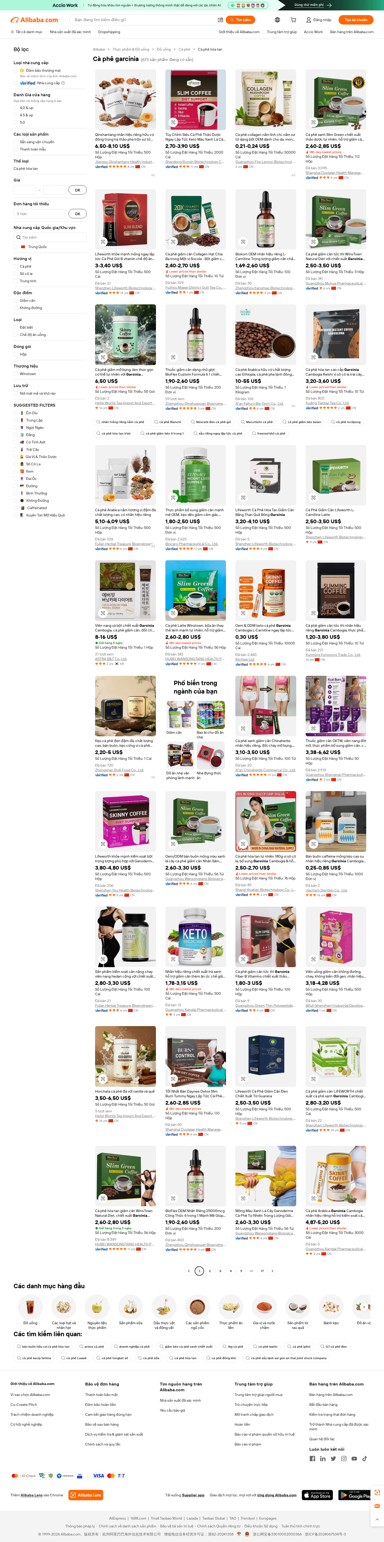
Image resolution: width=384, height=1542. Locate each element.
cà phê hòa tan (185, 1358)
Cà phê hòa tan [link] (210, 49)
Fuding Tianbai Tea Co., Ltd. (327, 403)
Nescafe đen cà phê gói (213, 422)
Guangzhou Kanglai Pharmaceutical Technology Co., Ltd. (195, 1010)
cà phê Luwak (76, 1358)
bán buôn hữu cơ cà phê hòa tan (45, 1346)
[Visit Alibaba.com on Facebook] (312, 1458)
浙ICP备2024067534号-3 (325, 1534)
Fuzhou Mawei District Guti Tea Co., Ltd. (195, 287)
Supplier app (193, 1495)
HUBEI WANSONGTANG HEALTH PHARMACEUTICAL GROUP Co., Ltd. (195, 659)
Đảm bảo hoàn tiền (100, 1404)
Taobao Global (213, 1518)
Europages (268, 1518)
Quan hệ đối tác (322, 1439)
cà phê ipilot (302, 1346)
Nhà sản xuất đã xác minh (180, 1400)
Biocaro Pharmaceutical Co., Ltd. (191, 544)
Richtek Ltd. (245, 659)
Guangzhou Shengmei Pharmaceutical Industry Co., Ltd (336, 775)
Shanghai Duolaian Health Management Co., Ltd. (336, 173)
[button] (220, 20)
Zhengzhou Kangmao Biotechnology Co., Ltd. (265, 288)
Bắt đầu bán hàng (323, 1404)
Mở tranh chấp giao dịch (254, 1414)
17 (262, 1271)
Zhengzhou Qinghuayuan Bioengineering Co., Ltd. (195, 403)
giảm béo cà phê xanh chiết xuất (189, 1346)
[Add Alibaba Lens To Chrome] (85, 1495)
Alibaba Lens (32, 1495)
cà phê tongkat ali (115, 1358)
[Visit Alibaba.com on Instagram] (344, 1458)
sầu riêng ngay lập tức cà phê (220, 433)
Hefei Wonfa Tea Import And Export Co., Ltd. (125, 403)
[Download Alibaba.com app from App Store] (317, 1495)
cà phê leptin (267, 1346)
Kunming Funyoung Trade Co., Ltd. (333, 655)
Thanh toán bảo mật (101, 1395)
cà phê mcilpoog (348, 422)
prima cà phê (94, 1346)
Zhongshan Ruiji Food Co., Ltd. (119, 770)
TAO (232, 1518)
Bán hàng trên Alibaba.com (331, 1395)
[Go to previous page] (189, 1271)
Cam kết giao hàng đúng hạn (108, 1414)
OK (77, 190)
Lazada (192, 1518)
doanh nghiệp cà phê (134, 1346)
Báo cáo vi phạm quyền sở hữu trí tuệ (265, 1434)
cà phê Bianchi (170, 422)
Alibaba (99, 49)
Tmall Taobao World (166, 1518)
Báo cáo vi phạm (248, 1444)
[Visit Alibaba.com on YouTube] (354, 1458)
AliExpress (117, 1518)
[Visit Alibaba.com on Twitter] (333, 1458)
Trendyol (248, 1518)
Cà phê (184, 49)
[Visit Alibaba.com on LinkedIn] (323, 1458)
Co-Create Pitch (23, 1404)
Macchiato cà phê (259, 422)
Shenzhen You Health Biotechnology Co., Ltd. (125, 890)
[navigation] (50, 661)
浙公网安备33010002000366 (277, 1534)
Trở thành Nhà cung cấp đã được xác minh (339, 1426)
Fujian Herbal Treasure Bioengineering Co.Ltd (125, 544)
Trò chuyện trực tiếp (251, 1404)
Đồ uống (164, 49)
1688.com (138, 1518)
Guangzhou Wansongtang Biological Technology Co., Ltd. (195, 879)
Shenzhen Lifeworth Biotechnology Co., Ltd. (125, 288)
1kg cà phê (235, 1346)
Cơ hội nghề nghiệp (26, 1424)
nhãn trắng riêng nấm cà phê (123, 422)
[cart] (294, 21)
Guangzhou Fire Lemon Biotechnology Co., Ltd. (265, 162)
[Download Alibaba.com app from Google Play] (356, 1495)
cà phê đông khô (224, 1358)
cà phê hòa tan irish (116, 433)
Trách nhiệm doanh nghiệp (32, 1414)
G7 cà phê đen (336, 1346)
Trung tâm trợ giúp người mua (258, 1395)
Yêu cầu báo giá (172, 1410)
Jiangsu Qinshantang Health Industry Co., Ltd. (125, 162)
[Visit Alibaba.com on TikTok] (365, 1458)
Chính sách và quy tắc (103, 1444)
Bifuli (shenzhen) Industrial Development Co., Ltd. (336, 1005)
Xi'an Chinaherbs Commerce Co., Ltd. (265, 770)
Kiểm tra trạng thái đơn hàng (332, 1414)
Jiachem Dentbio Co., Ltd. (326, 890)
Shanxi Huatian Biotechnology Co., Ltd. (265, 890)
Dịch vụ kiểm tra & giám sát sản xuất (114, 1434)
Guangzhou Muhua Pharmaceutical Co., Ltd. (336, 283)
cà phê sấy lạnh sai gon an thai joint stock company (289, 1358)
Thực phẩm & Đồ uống (131, 49)
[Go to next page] (272, 1271)
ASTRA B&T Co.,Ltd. (111, 659)
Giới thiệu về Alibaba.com (32, 1384)
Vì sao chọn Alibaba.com (30, 1395)
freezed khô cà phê (271, 433)
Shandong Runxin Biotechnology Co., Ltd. (195, 162)
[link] (377, 1492)
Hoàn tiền (242, 1424)
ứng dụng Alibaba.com (276, 1495)
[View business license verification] (239, 1534)
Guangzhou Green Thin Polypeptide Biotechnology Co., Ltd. (265, 1005)
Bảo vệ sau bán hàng (102, 1424)
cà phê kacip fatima (36, 1358)
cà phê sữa (151, 1358)
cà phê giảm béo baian (304, 422)
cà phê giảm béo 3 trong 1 (165, 433)
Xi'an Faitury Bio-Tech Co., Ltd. (259, 403)
